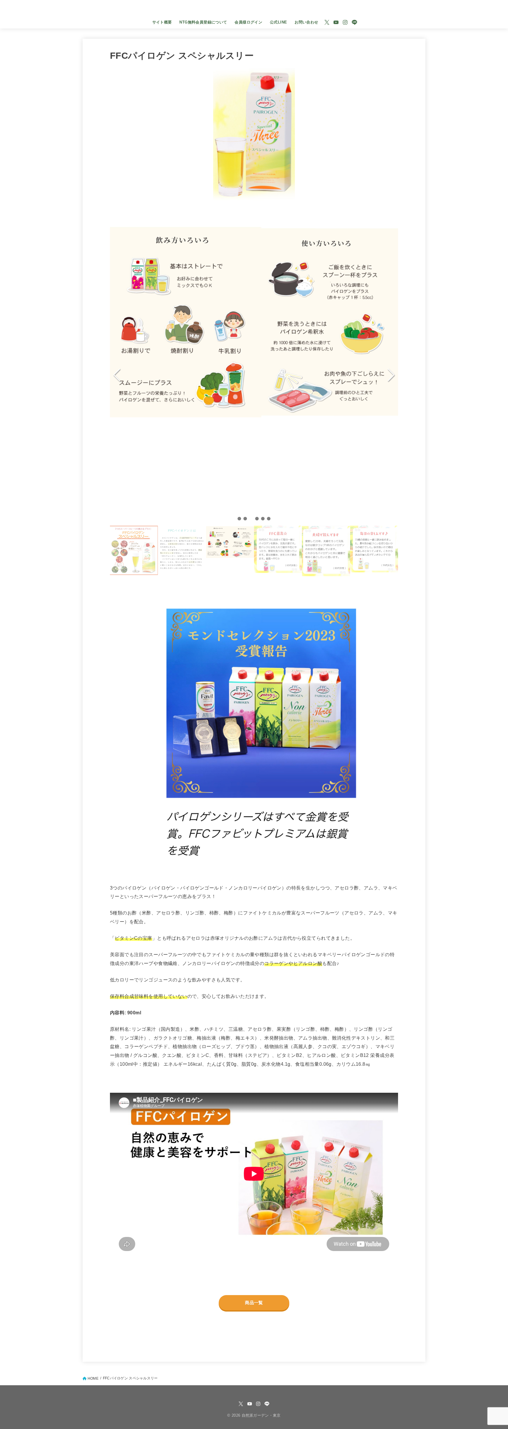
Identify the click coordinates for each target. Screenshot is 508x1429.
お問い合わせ (306, 22)
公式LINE (278, 22)
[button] (239, 518)
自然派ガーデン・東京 (254, 9)
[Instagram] (345, 22)
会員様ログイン (248, 22)
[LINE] (354, 22)
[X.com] (327, 22)
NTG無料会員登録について (203, 22)
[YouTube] (336, 22)
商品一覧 (254, 1302)
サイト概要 (162, 22)
